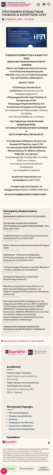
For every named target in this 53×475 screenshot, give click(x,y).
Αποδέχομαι (10, 469)
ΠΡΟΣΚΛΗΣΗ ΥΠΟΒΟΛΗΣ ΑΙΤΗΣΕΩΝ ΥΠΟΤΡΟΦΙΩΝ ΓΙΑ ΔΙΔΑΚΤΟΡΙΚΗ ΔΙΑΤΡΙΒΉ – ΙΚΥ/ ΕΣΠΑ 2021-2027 (26, 226)
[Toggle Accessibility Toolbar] (4, 471)
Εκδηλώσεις (24, 341)
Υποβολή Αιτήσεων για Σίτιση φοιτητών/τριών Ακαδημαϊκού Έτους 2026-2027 (25, 237)
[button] (49, 442)
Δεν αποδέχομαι (27, 469)
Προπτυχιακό (37, 341)
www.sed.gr (21, 74)
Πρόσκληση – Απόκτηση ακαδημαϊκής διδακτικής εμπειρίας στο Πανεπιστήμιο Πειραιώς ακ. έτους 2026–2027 (23, 257)
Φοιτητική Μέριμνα (19, 412)
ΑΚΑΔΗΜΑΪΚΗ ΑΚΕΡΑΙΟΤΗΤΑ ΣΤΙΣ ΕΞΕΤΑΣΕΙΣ (24, 216)
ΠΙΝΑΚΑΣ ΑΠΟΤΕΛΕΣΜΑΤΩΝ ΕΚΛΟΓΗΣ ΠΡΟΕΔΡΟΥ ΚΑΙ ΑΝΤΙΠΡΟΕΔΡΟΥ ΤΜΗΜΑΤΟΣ (24, 328)
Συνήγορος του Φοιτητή (21, 422)
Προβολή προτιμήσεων (43, 469)
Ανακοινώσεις (11, 341)
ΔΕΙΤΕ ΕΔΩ (34, 180)
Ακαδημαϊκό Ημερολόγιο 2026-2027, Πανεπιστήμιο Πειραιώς (21, 278)
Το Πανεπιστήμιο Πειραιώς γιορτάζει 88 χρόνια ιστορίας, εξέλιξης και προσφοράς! (26, 268)
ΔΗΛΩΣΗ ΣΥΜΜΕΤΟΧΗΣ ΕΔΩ (33, 189)
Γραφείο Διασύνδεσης (20, 416)
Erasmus (13, 419)
